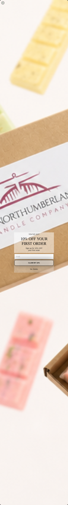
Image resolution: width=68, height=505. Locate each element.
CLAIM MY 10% (34, 263)
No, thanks (34, 269)
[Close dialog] (2, 2)
